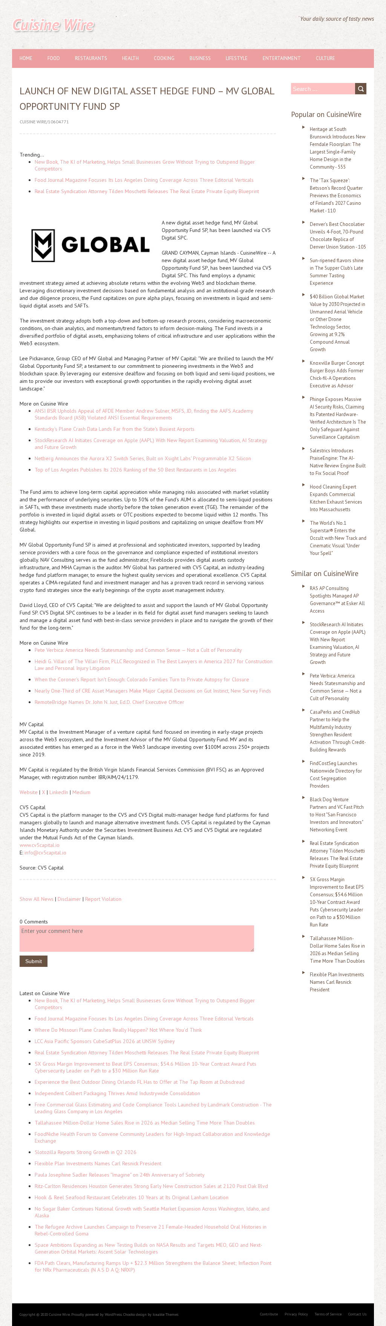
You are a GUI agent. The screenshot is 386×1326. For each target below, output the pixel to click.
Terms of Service (328, 1314)
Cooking (164, 58)
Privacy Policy (296, 1314)
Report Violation (103, 899)
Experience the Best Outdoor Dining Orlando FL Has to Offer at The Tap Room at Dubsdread (140, 1082)
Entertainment (282, 58)
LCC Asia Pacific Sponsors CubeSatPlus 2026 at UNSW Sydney (105, 1041)
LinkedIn (58, 792)
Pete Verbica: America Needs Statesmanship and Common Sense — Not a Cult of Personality (138, 650)
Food (53, 58)
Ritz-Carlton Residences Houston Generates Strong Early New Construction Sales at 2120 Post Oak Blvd (151, 1186)
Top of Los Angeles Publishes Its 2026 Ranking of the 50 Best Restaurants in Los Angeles (135, 469)
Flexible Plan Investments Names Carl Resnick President (98, 1163)
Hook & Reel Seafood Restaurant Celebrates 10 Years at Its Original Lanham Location (131, 1197)
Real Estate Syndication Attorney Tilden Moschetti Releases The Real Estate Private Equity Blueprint (147, 191)
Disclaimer (69, 899)
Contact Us (357, 1314)
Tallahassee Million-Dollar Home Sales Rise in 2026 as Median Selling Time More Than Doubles (145, 1122)
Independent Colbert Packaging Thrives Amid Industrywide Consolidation (117, 1093)
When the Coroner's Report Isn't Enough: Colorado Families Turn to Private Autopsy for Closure (142, 679)
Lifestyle (237, 58)
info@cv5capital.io (45, 852)
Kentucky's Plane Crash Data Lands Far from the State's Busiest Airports (115, 429)
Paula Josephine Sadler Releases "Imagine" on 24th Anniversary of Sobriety (120, 1174)
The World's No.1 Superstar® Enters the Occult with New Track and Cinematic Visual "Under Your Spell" (338, 538)
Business (200, 58)
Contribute (269, 1314)
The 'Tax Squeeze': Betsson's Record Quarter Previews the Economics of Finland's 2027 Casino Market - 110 (336, 195)
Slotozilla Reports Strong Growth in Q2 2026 (85, 1152)
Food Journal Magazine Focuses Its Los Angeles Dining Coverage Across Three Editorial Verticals (144, 180)
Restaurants (91, 58)
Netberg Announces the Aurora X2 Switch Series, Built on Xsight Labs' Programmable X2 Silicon (143, 458)
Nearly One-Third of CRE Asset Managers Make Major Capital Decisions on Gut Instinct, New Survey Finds (153, 690)
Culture (325, 58)
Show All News (37, 899)
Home (26, 58)
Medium (81, 792)
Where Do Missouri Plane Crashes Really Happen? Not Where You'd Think (118, 1029)
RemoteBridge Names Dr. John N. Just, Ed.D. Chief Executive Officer (109, 702)
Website (29, 792)
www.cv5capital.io (40, 845)
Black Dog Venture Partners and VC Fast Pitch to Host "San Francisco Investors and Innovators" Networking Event (337, 814)
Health (130, 58)
